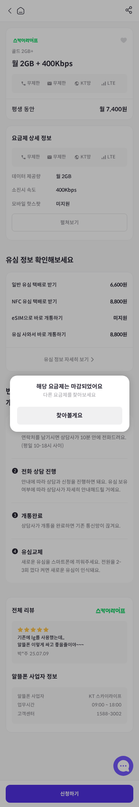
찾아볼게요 (69, 415)
